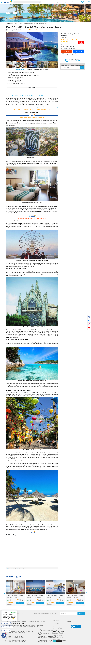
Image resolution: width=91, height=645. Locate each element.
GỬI (82, 67)
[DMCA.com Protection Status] (57, 641)
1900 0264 (86, 2)
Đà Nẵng (20, 23)
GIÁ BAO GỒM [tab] (20, 69)
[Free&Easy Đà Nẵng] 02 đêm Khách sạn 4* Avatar (35, 23)
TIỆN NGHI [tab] (29, 69)
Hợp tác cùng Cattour (58, 626)
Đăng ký (81, 613)
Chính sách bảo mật (58, 635)
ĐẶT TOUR (20, 603)
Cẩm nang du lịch (65, 2)
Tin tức (55, 625)
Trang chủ (10, 23)
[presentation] (5, 593)
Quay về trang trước (12, 568)
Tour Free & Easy (54, 2)
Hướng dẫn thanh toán (58, 637)
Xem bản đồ (33, 30)
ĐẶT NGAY (67, 51)
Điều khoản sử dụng (58, 633)
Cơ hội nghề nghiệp (57, 628)
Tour (15, 23)
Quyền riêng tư (56, 639)
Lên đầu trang (21, 568)
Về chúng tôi (75, 2)
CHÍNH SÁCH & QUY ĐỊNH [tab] (41, 69)
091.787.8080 (74, 61)
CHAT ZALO (78, 51)
